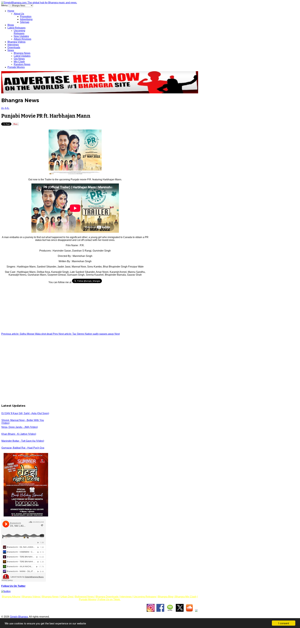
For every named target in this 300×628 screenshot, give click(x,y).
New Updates (21, 36)
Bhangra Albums (11, 596)
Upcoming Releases (19, 32)
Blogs (11, 25)
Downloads (14, 47)
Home (11, 11)
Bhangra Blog (165, 596)
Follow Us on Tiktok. (108, 599)
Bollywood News (84, 596)
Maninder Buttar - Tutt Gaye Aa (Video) (22, 441)
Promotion (25, 16)
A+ (2, 108)
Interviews (13, 44)
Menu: (5, 5)
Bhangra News (22, 53)
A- (8, 108)
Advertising (26, 19)
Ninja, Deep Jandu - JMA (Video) (19, 427)
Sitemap (24, 22)
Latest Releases (16, 27)
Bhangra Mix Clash (185, 596)
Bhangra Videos (16, 42)
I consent (283, 623)
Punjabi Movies (16, 67)
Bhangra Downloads (107, 596)
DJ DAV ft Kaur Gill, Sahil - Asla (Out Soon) (25, 413)
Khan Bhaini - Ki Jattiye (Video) (18, 434)
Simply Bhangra (19, 616)
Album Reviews (22, 39)
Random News (22, 64)
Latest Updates (22, 56)
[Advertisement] (75, 308)
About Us (19, 13)
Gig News (19, 58)
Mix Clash (19, 61)
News (11, 50)
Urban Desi (67, 596)
